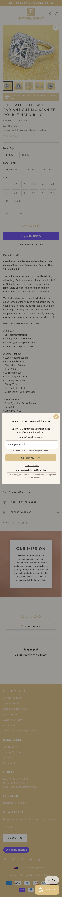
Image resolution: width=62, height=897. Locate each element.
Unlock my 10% (31, 458)
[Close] (56, 417)
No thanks (32, 465)
